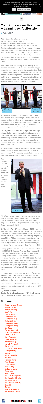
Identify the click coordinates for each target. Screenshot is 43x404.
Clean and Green (10, 314)
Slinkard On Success (11, 369)
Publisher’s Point (10, 364)
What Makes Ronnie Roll (12, 389)
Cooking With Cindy (11, 319)
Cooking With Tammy (11, 325)
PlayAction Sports (10, 360)
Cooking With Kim (10, 321)
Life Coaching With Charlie (13, 348)
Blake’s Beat (8, 312)
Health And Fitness (11, 339)
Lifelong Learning (10, 350)
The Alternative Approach (13, 375)
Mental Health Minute (11, 355)
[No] (41, 6)
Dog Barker (8, 328)
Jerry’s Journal (9, 346)
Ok (13, 9)
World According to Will (12, 391)
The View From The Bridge (13, 382)
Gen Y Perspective (10, 337)
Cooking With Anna (10, 316)
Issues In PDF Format (11, 344)
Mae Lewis (8, 353)
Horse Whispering (10, 341)
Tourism (7, 387)
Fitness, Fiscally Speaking (12, 332)
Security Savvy (9, 366)
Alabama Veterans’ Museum (13, 305)
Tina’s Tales (8, 385)
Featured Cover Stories (12, 330)
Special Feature (9, 371)
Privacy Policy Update (24, 9)
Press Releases (9, 362)
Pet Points (8, 357)
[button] (21, 19)
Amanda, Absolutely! (11, 309)
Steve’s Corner (9, 373)
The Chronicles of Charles (13, 378)
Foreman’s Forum (10, 334)
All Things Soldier (10, 307)
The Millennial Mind (11, 380)
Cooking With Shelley (11, 323)
